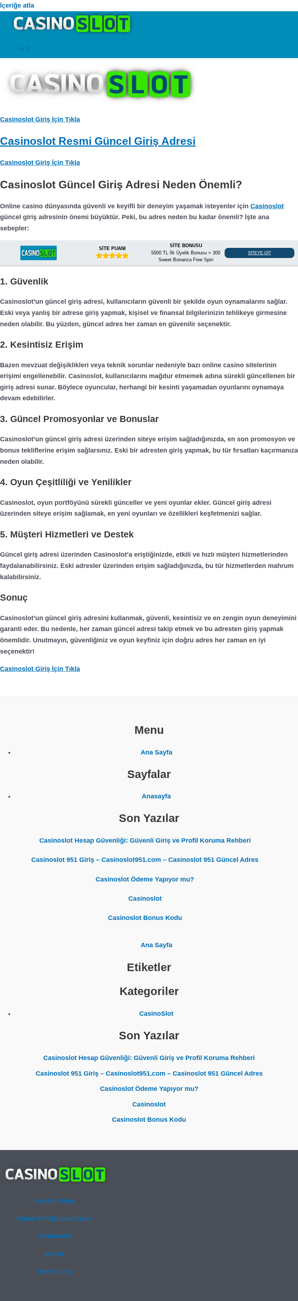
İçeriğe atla (17, 5)
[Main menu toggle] (24, 49)
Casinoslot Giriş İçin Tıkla (40, 119)
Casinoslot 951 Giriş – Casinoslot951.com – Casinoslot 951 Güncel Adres (144, 859)
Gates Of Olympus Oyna (54, 1218)
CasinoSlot (156, 1013)
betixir (54, 1253)
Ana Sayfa (156, 752)
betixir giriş (54, 1271)
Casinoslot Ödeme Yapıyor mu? (145, 879)
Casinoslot (267, 206)
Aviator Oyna (55, 1200)
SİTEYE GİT (259, 252)
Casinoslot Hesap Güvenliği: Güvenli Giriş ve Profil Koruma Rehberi (145, 840)
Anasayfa (156, 796)
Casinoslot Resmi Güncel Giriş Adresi (98, 141)
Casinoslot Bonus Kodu (145, 917)
